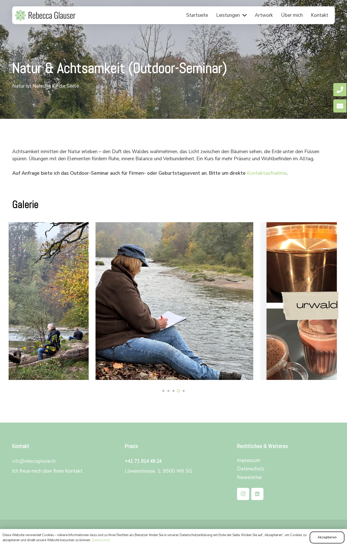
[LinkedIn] (257, 494)
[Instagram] (243, 494)
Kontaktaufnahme (267, 173)
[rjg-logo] (45, 15)
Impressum (248, 460)
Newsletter (249, 477)
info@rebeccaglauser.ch (34, 461)
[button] (244, 15)
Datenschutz (250, 468)
